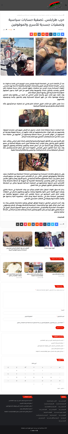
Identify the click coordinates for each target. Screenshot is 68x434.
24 (25, 381)
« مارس (62, 388)
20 (59, 381)
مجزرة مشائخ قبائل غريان (58, 274)
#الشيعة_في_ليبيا (62, 409)
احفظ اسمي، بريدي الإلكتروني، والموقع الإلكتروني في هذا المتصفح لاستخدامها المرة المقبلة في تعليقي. (40, 322)
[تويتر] (58, 34)
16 (33, 377)
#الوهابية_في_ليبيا (62, 415)
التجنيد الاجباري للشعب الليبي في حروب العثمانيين (51, 340)
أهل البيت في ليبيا (57, 79)
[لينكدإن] (54, 34)
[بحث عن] (66, 6)
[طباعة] (17, 224)
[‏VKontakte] (39, 34)
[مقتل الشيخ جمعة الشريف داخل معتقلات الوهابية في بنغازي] (12, 267)
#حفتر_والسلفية (53, 415)
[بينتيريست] (47, 34)
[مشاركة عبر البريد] (21, 224)
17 (25, 377)
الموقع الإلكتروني (28, 316)
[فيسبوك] (62, 34)
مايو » (58, 388)
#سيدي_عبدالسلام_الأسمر (42, 415)
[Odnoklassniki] (35, 34)
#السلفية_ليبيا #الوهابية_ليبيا (50, 406)
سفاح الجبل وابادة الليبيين (57, 343)
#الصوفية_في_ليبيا (52, 409)
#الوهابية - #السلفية (48, 412)
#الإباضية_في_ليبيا (62, 401)
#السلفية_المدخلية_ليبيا (49, 403)
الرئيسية (61, 15)
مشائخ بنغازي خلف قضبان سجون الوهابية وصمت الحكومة (49, 351)
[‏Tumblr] (50, 34)
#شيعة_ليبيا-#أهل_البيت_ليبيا (53, 418)
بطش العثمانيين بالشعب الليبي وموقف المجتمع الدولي (50, 346)
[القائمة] (2, 6)
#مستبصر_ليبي (42, 418)
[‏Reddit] (43, 34)
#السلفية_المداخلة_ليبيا (61, 403)
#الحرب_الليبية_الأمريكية (51, 401)
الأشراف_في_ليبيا (62, 420)
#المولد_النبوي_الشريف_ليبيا (60, 412)
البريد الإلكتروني (60, 316)
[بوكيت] (31, 34)
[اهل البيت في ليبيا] (55, 5)
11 (16, 374)
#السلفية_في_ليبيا (62, 406)
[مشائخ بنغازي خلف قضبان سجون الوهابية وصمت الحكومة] (33, 267)
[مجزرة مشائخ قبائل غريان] (54, 267)
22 (42, 381)
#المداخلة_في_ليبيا (43, 409)
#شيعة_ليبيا (63, 418)
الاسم (62, 310)
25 (16, 381)
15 (42, 377)
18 (16, 377)
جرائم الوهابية (55, 15)
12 (8, 374)
